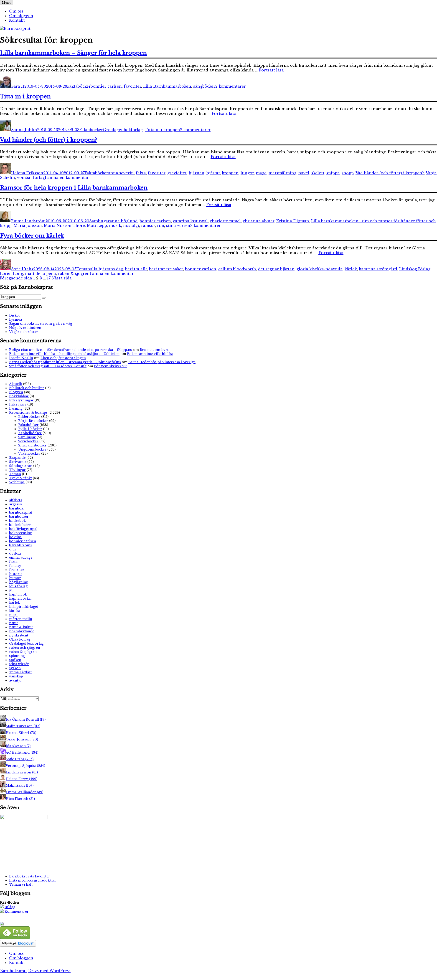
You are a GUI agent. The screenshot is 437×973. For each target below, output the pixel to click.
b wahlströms (20, 545)
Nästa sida (62, 278)
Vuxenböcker (29, 453)
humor (15, 578)
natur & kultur (21, 627)
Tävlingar (17, 470)
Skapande (17, 458)
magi (13, 615)
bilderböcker (20, 525)
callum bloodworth (237, 269)
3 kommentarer (205, 225)
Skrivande (17, 462)
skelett (317, 173)
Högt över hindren (25, 328)
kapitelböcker (20, 598)
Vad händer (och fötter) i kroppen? (48, 140)
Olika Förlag (19, 639)
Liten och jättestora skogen (63, 358)
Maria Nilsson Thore (64, 225)
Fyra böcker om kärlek (32, 235)
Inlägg (10, 907)
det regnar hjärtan (276, 269)
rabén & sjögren (74, 273)
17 (49, 278)
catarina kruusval (190, 221)
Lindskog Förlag (414, 269)
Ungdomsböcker (32, 449)
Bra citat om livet (154, 350)
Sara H (17, 86)
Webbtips (17, 482)
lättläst (14, 611)
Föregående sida (16, 278)
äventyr (15, 680)
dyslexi (15, 553)
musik (115, 225)
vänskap (16, 676)
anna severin (121, 173)
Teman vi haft (21, 884)
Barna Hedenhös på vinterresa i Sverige (162, 362)
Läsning (16, 408)
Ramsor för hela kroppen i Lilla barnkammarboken (73, 187)
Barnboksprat (13, 970)
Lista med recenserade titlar (32, 880)
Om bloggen (21, 15)
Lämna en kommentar (67, 177)
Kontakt (17, 20)
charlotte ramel (225, 221)
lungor (247, 173)
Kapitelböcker (30, 433)
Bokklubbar (19, 396)
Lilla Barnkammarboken (167, 86)
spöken (15, 660)
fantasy (15, 566)
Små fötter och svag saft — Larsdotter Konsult (47, 366)
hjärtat (213, 173)
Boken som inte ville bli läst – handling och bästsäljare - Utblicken (64, 354)
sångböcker (204, 86)
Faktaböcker (79, 86)
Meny (6, 3)
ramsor (148, 225)
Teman (83, 269)
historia (15, 574)
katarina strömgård (378, 269)
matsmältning (282, 173)
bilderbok (17, 521)
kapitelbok (18, 594)
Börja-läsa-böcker (33, 421)
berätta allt (136, 269)
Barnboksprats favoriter (29, 876)
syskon (15, 668)
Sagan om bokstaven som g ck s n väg (40, 324)
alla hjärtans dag (106, 269)
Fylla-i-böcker (30, 429)
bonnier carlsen (106, 86)
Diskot (14, 315)
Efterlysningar (21, 400)
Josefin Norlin (21, 358)
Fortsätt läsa (271, 70)
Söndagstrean (20, 466)
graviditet (177, 173)
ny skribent (18, 635)
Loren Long (11, 273)
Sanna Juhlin (24, 129)
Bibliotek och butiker (26, 388)
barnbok (16, 508)
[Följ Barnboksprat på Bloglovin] (18, 945)
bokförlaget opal (23, 529)
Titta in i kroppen (25, 96)
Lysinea (15, 319)
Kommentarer (17, 912)
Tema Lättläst (20, 672)
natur (13, 623)
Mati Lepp (97, 225)
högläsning (18, 582)
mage (261, 173)
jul (11, 590)
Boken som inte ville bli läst (150, 354)
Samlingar (99, 221)
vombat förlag (31, 177)
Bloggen (16, 392)
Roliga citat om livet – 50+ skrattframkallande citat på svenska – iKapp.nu (70, 350)
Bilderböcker (29, 417)
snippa (333, 173)
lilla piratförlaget (23, 607)
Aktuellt (15, 384)
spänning (17, 656)
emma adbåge (20, 557)
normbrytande (21, 631)
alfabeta (15, 500)
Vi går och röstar (23, 332)
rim (160, 225)
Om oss (16, 11)
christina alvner (258, 221)
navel (303, 173)
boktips (15, 537)
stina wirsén (178, 225)
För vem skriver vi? (110, 366)
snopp (348, 173)
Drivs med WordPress (49, 970)
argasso (15, 504)
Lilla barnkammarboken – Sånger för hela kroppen (73, 53)
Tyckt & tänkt (20, 478)
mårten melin (20, 619)
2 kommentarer (230, 86)
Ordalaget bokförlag (123, 129)
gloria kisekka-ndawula (320, 269)
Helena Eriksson (27, 173)
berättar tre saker (166, 269)
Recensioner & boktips (28, 412)
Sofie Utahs (22, 269)
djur (12, 549)
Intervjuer (17, 404)
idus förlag (18, 586)
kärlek (351, 269)
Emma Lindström (28, 221)
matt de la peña (40, 273)
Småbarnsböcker (32, 445)
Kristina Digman (292, 221)
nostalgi (131, 225)
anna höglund (124, 221)
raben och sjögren (24, 648)
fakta (141, 173)
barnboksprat (20, 512)
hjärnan (196, 173)
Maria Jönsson (28, 225)
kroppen (230, 173)
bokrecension (20, 533)
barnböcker (19, 516)
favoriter (132, 86)
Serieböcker (28, 441)
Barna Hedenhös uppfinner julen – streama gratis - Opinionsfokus (65, 362)
